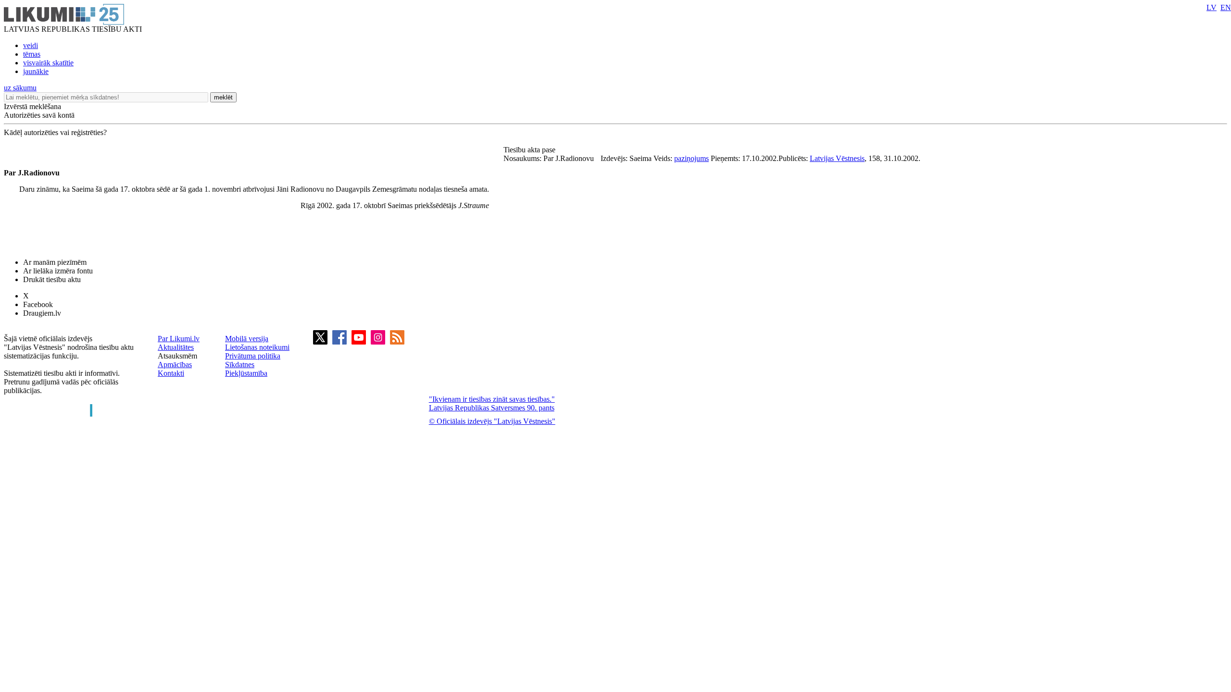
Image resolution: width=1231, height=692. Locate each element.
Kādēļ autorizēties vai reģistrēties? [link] (55, 132)
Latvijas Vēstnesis (837, 158)
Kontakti (171, 373)
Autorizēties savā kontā (39, 115)
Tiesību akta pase (530, 150)
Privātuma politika (252, 356)
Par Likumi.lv (179, 338)
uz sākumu (20, 88)
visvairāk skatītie (48, 63)
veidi (30, 45)
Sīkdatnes (239, 364)
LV (1211, 7)
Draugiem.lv (42, 313)
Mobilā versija (246, 338)
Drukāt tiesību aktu (52, 279)
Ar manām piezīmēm (55, 262)
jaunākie (36, 71)
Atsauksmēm (177, 356)
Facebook (38, 304)
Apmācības (175, 364)
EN (1225, 7)
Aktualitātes (176, 347)
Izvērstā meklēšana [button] (32, 106)
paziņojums (691, 158)
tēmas (31, 54)
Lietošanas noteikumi (257, 347)
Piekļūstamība (246, 373)
